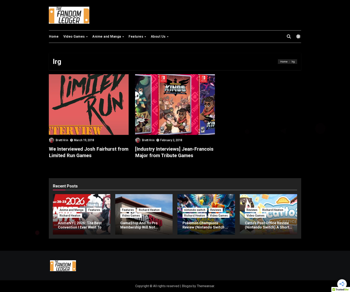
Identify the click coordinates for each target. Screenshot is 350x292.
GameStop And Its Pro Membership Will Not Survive (139, 227)
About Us (159, 36)
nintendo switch (194, 210)
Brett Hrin (62, 140)
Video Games (74, 36)
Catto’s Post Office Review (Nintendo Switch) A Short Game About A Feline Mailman (267, 229)
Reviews (215, 210)
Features (136, 36)
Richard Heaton (70, 215)
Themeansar (205, 286)
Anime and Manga (107, 36)
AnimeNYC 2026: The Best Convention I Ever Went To (80, 225)
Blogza (187, 286)
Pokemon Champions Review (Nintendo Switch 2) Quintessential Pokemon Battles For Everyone (205, 229)
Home (54, 36)
